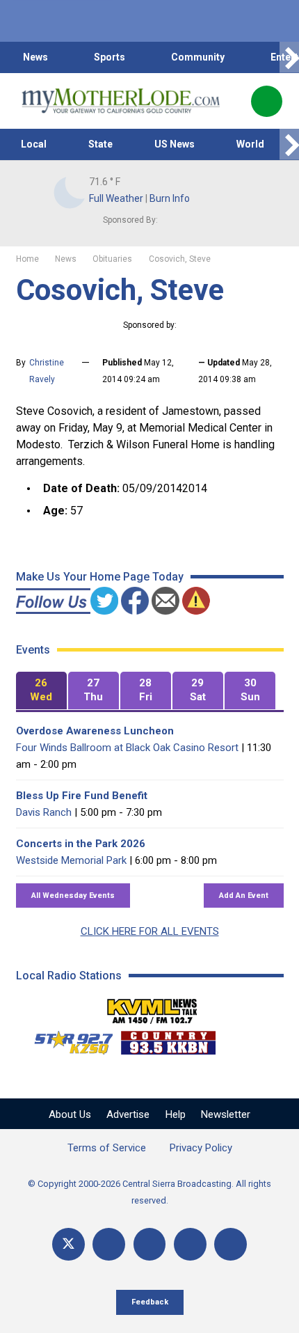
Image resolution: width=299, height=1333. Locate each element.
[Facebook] (108, 1244)
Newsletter (225, 1114)
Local (34, 144)
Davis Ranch (44, 812)
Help (175, 1114)
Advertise (128, 1114)
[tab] (41, 691)
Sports (109, 57)
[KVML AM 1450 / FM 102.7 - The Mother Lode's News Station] (152, 1007)
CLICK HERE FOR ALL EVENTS (150, 931)
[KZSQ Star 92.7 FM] (67, 1039)
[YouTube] (150, 1244)
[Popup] (266, 101)
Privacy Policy (201, 1148)
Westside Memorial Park (71, 860)
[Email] (190, 1244)
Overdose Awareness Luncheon (95, 731)
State (100, 144)
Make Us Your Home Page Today (100, 576)
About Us (70, 1114)
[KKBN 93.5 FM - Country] (168, 1039)
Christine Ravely (46, 371)
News (35, 57)
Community (198, 57)
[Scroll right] (289, 57)
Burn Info (170, 198)
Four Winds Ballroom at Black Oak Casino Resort (127, 747)
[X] (68, 1244)
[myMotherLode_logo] (120, 101)
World (250, 144)
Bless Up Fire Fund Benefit (81, 795)
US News (174, 144)
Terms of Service (106, 1148)
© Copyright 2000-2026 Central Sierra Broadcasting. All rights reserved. (149, 1192)
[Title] (230, 1244)
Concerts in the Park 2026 (80, 843)
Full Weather (116, 198)
